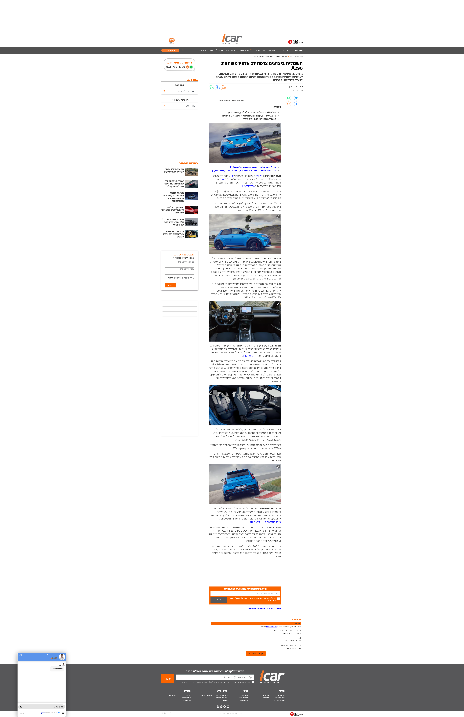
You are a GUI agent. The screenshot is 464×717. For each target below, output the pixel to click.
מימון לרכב (186, 698)
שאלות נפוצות (279, 700)
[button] (264, 608)
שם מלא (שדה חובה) (186, 262)
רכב (301, 56)
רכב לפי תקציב (222, 698)
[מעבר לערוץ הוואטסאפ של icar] (218, 706)
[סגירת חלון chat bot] (20, 655)
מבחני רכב (272, 50)
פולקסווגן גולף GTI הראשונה (265, 521)
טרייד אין (172, 695)
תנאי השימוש (262, 598)
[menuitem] (296, 50)
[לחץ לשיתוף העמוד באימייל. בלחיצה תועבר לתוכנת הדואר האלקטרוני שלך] (223, 87)
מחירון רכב (230, 50)
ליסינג (188, 695)
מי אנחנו (281, 695)
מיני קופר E (248, 185)
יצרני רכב (299, 50)
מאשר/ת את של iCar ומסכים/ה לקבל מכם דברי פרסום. (253, 599)
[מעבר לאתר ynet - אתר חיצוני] (295, 41)
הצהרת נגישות (206, 695)
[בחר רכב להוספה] (179, 91)
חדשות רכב (284, 50)
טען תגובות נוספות (256, 653)
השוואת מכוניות (221, 695)
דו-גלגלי (219, 50)
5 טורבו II (248, 355)
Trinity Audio (231, 100)
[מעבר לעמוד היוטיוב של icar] (228, 706)
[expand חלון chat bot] (22, 655)
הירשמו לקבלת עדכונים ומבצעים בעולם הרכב (215, 671)
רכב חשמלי (260, 50)
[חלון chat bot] (42, 685)
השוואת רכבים (244, 50)
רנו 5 (222, 179)
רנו (231, 175)
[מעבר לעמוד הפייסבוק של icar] (224, 706)
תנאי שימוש (280, 698)
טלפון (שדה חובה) (187, 269)
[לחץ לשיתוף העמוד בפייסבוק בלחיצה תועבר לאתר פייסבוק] (217, 87)
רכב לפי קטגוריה (206, 50)
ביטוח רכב (187, 700)
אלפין (259, 175)
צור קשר (266, 698)
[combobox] (179, 106)
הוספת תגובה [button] (295, 619)
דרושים (266, 695)
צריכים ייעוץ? (170, 50)
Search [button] (183, 50)
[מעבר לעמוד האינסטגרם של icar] (221, 706)
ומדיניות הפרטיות (252, 598)
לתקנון (170, 278)
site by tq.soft (166, 713)
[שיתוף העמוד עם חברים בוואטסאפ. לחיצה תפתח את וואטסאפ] (211, 87)
